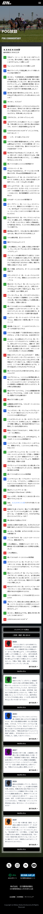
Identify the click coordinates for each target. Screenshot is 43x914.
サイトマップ (29, 897)
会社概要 (12, 897)
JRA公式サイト (12, 878)
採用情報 (20, 897)
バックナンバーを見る (21, 630)
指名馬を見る (21, 671)
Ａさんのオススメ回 (18, 503)
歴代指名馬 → (33, 666)
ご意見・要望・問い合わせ (21, 635)
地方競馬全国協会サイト (27, 878)
